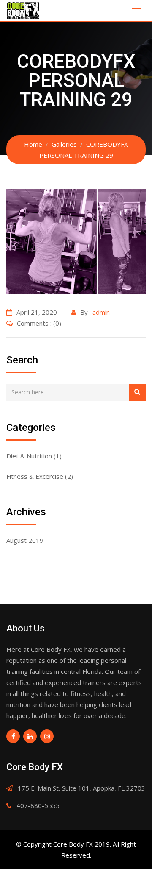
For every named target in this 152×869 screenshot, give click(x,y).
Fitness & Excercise (34, 476)
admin (101, 312)
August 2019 (24, 540)
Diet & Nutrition (29, 456)
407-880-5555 (38, 805)
